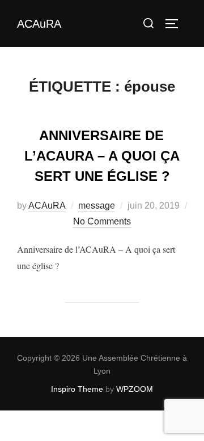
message (96, 205)
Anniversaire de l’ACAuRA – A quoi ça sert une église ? (102, 156)
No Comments (102, 221)
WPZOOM (134, 389)
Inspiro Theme (77, 389)
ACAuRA (39, 23)
